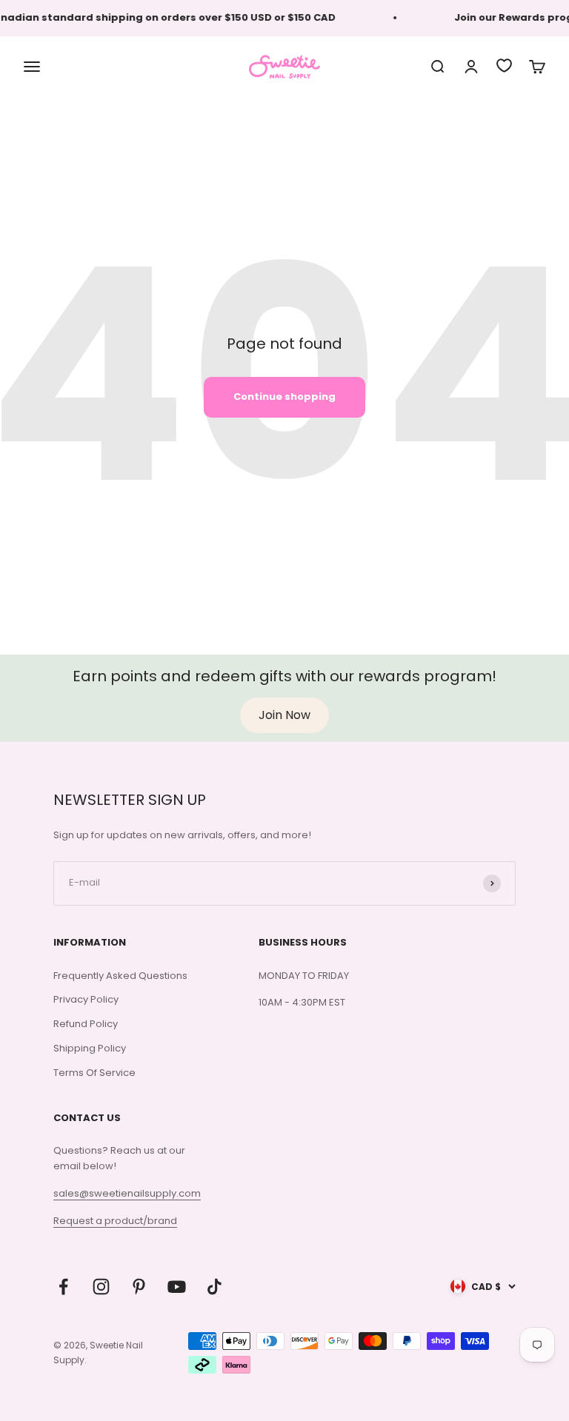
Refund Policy (85, 1024)
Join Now (284, 714)
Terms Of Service (94, 1073)
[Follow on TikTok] (214, 1287)
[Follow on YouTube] (177, 1287)
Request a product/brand (115, 1221)
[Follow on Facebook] (63, 1287)
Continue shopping (284, 396)
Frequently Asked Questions (120, 976)
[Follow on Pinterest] (139, 1287)
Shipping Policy (89, 1048)
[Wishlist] (504, 65)
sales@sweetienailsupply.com (127, 1193)
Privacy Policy (86, 999)
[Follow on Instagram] (101, 1287)
